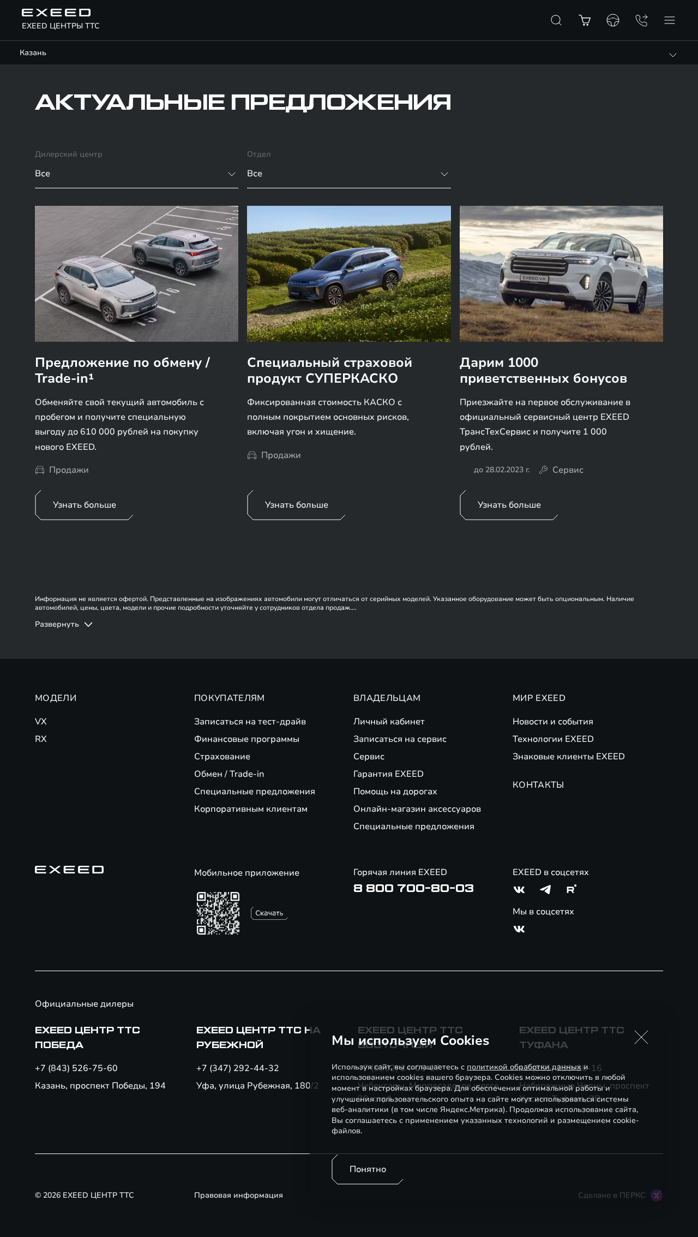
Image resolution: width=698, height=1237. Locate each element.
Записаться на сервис (400, 739)
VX (41, 721)
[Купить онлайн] (584, 20)
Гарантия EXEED (388, 774)
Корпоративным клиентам (251, 809)
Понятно (368, 1169)
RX (41, 739)
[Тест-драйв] (612, 20)
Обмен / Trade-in (229, 774)
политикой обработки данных (524, 1067)
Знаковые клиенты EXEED (569, 756)
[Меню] (669, 20)
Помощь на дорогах (395, 791)
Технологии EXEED (553, 739)
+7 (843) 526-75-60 (76, 1068)
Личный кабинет (389, 721)
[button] (641, 1037)
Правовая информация (238, 1195)
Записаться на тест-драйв (250, 721)
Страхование (222, 756)
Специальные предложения (254, 791)
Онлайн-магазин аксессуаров (417, 809)
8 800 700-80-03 (413, 888)
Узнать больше (84, 505)
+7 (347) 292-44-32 (237, 1068)
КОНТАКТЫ (538, 785)
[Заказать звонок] (641, 20)
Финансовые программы (246, 739)
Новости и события (553, 721)
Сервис (368, 756)
